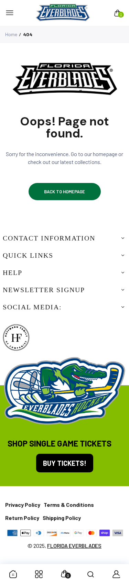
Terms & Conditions (69, 504)
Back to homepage (64, 191)
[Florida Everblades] (62, 13)
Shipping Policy (62, 517)
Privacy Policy (22, 504)
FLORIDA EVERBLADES (74, 545)
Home (11, 34)
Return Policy (22, 517)
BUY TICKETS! (64, 463)
